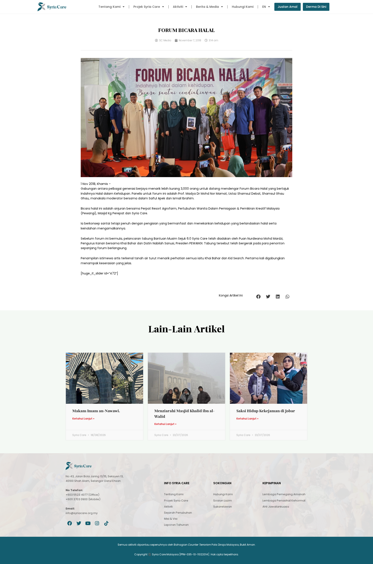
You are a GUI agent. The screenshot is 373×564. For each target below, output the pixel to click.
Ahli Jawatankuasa (275, 507)
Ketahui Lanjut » (83, 418)
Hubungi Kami (242, 7)
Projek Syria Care (146, 7)
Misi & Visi (170, 519)
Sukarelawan (222, 507)
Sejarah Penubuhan (178, 513)
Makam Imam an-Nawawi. (96, 411)
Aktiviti (178, 7)
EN (264, 7)
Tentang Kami (109, 7)
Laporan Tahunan (176, 525)
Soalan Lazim (222, 500)
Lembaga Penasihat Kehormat (283, 500)
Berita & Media (207, 7)
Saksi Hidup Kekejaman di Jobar (265, 411)
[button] (258, 297)
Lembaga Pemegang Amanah (283, 494)
